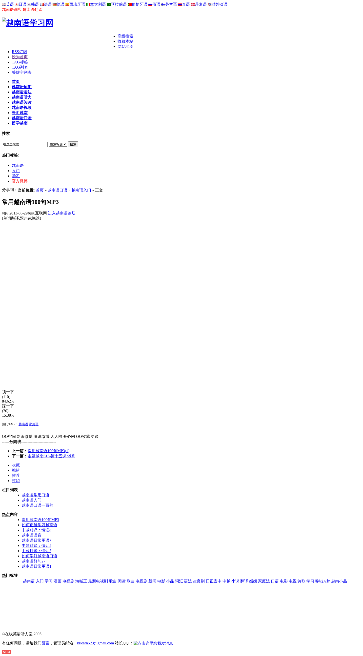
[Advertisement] (60, 41)
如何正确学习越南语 (39, 525)
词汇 (179, 581)
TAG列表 (20, 67)
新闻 (152, 581)
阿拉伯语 (119, 4)
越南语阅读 (22, 102)
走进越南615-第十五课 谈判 (51, 456)
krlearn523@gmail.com (95, 643)
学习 (16, 176)
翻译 (244, 581)
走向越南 (20, 113)
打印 (16, 481)
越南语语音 (31, 535)
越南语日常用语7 (36, 540)
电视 (293, 581)
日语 (22, 4)
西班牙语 (77, 4)
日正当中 (214, 581)
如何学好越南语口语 (39, 556)
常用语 (34, 424)
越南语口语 (22, 118)
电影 (161, 581)
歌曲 (113, 581)
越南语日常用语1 (36, 566)
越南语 (18, 165)
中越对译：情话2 (36, 545)
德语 (60, 4)
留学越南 (20, 123)
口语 (275, 581)
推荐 (16, 475)
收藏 (16, 465)
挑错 (16, 470)
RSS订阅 (19, 52)
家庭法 (264, 581)
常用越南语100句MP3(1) (48, 451)
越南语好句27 (33, 561)
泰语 (186, 4)
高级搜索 (125, 36)
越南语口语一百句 (37, 505)
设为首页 (20, 57)
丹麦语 (201, 4)
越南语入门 (81, 190)
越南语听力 (22, 97)
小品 (170, 581)
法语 (48, 4)
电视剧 (68, 581)
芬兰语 (171, 4)
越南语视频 (22, 107)
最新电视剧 (98, 581)
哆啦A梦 (322, 581)
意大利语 (98, 4)
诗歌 (301, 581)
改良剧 (199, 581)
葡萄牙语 (139, 4)
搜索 (73, 144)
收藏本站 (125, 41)
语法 (188, 581)
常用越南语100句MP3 (40, 520)
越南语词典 (12, 9)
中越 (226, 581)
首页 (16, 81)
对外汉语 (219, 4)
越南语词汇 (22, 87)
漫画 (57, 581)
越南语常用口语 (35, 495)
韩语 (35, 4)
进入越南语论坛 (62, 213)
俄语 (156, 4)
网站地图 (125, 46)
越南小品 (339, 581)
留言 (45, 643)
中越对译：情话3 (36, 551)
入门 (16, 171)
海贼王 (81, 581)
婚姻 (253, 581)
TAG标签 (20, 62)
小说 (235, 581)
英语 (10, 4)
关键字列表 (22, 72)
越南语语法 (22, 92)
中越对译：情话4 (36, 530)
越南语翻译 (32, 9)
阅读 (122, 581)
